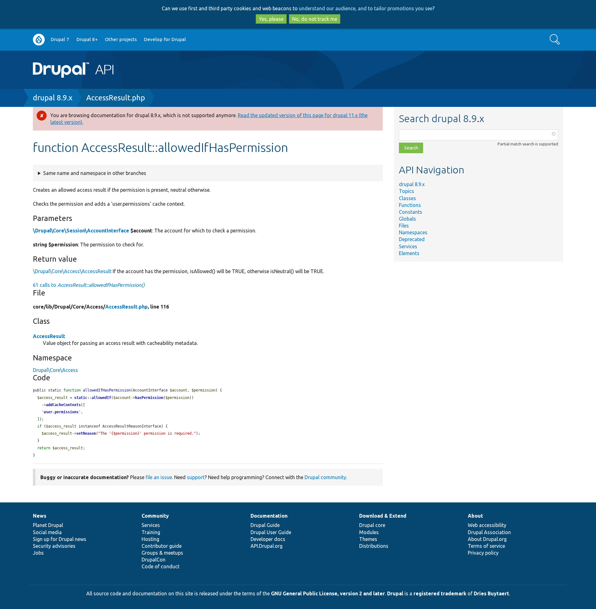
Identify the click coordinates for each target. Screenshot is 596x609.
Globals (407, 219)
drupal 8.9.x (52, 98)
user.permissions (61, 412)
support (196, 477)
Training (151, 532)
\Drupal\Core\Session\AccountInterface (81, 230)
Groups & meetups (162, 553)
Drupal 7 (60, 39)
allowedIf (101, 398)
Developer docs (268, 539)
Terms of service (486, 546)
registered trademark (439, 593)
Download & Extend (382, 516)
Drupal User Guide (271, 532)
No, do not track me (314, 19)
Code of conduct (160, 566)
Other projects (121, 39)
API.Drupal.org (266, 546)
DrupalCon (153, 559)
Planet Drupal (48, 525)
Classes (407, 198)
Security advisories (54, 546)
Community (155, 516)
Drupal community (325, 477)
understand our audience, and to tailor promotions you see (365, 8)
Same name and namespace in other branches (94, 173)
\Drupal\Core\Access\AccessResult (72, 271)
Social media (47, 532)
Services (408, 246)
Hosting (150, 539)
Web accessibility (487, 525)
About (475, 516)
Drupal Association (489, 532)
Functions (410, 205)
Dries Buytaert (491, 593)
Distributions (373, 546)
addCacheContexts (63, 405)
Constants (410, 212)
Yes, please (271, 19)
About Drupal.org (487, 539)
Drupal (395, 593)
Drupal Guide (265, 525)
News (39, 516)
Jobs (38, 553)
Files (404, 225)
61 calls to (89, 285)
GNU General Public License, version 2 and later (328, 593)
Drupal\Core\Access (55, 370)
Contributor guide (162, 546)
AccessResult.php (115, 98)
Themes (368, 539)
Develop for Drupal (165, 39)
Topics (406, 191)
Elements (409, 253)
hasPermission (149, 398)
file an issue (159, 477)
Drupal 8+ (87, 39)
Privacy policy (483, 553)
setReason (86, 433)
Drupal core (372, 525)
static (80, 398)
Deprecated (412, 239)
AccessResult (49, 336)
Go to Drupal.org (39, 39)
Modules (369, 532)
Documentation (269, 516)
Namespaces (413, 232)
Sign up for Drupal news (59, 539)
